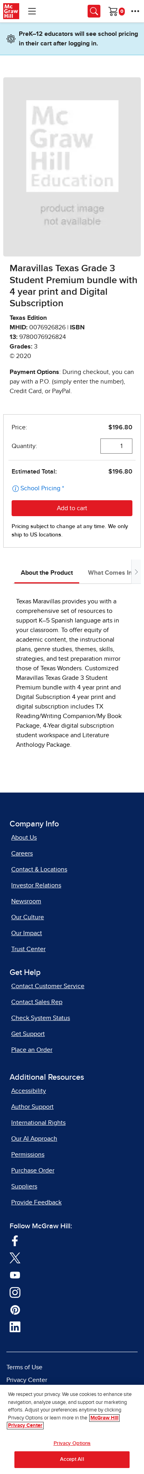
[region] (72, 1429)
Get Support (28, 1034)
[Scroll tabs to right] (136, 572)
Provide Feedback (36, 1202)
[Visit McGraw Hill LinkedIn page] (15, 1326)
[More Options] (135, 11)
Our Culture (27, 917)
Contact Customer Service (47, 986)
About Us (24, 837)
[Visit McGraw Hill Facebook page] (15, 1240)
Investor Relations (36, 885)
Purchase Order (32, 1170)
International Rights (38, 1123)
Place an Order (31, 1050)
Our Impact (26, 933)
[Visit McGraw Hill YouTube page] (15, 1274)
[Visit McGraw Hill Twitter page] (15, 1257)
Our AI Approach (34, 1138)
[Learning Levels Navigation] (32, 11)
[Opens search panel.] (94, 11)
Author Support (32, 1107)
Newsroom (26, 901)
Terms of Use (24, 1367)
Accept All (72, 1459)
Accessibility (28, 1091)
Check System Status (40, 1018)
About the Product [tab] (47, 573)
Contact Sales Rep (36, 1002)
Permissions (27, 1154)
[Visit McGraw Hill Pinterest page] (15, 1309)
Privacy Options (72, 1443)
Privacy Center (26, 1380)
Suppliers (24, 1186)
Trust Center (28, 949)
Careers (22, 853)
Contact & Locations (39, 869)
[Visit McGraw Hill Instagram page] (15, 1292)
